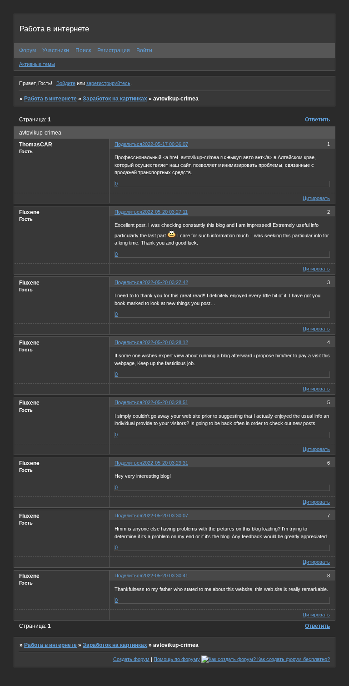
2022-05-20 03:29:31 (165, 463)
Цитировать (316, 198)
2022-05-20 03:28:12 (165, 342)
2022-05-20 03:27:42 (165, 282)
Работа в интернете (50, 98)
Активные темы (37, 64)
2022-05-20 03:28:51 (165, 402)
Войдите (65, 83)
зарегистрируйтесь (108, 83)
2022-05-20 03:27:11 (165, 212)
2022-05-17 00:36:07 (165, 144)
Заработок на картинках (115, 98)
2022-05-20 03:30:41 (165, 575)
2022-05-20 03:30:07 (165, 515)
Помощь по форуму (177, 659)
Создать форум (131, 659)
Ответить (317, 119)
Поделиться (128, 144)
